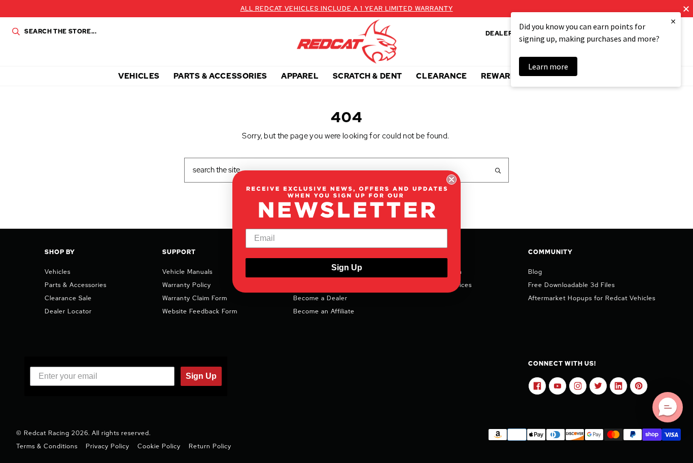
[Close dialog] (451, 179)
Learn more (548, 66)
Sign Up (346, 267)
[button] (667, 407)
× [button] (673, 21)
